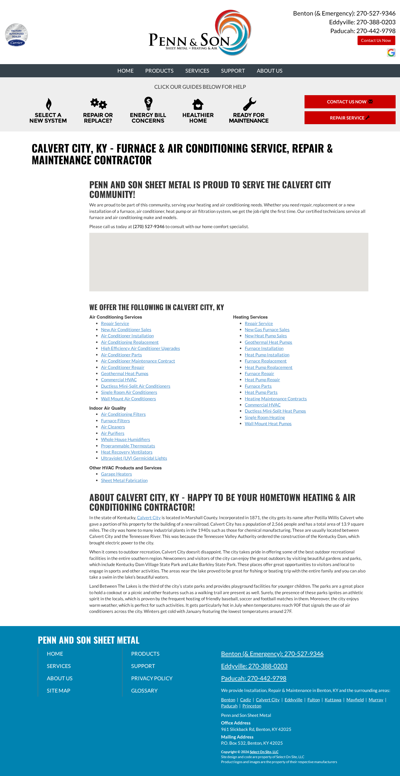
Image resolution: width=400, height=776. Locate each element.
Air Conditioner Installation (127, 335)
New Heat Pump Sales (266, 335)
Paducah (229, 705)
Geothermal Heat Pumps (124, 373)
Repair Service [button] (347, 117)
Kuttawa (333, 699)
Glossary (144, 690)
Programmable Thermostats (128, 445)
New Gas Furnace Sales (267, 329)
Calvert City (149, 517)
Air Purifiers (112, 433)
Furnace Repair (259, 373)
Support (233, 70)
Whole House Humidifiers (125, 439)
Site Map (58, 690)
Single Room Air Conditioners (129, 392)
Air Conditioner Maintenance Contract (138, 360)
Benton (228, 699)
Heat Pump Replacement (269, 367)
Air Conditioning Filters (123, 414)
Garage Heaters (116, 473)
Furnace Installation (264, 348)
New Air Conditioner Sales (126, 329)
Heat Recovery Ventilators (127, 451)
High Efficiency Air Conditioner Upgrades (140, 348)
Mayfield (355, 699)
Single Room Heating (265, 417)
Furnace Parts (258, 386)
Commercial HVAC (119, 379)
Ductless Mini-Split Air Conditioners (135, 386)
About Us (270, 70)
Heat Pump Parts (261, 392)
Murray (376, 699)
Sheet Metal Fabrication (124, 480)
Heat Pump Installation (267, 354)
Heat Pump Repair (262, 379)
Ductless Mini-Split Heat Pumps (275, 410)
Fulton (313, 699)
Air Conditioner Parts (121, 354)
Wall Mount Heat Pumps (268, 423)
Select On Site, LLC (264, 752)
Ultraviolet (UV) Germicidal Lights (134, 458)
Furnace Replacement (266, 360)
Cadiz (245, 699)
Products (159, 70)
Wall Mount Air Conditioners (128, 398)
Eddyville (293, 699)
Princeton (251, 705)
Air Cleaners (113, 426)
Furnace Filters (115, 420)
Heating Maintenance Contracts (276, 398)
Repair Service (115, 323)
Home (125, 70)
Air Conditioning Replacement (130, 342)
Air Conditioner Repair (122, 367)
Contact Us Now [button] (376, 40)
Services (197, 70)
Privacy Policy (151, 678)
